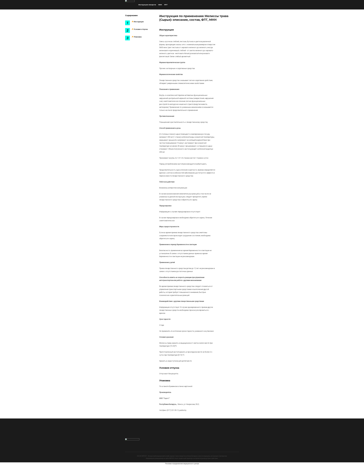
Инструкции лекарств (147, 5)
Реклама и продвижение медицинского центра (182, 464)
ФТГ (166, 5)
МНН (160, 5)
